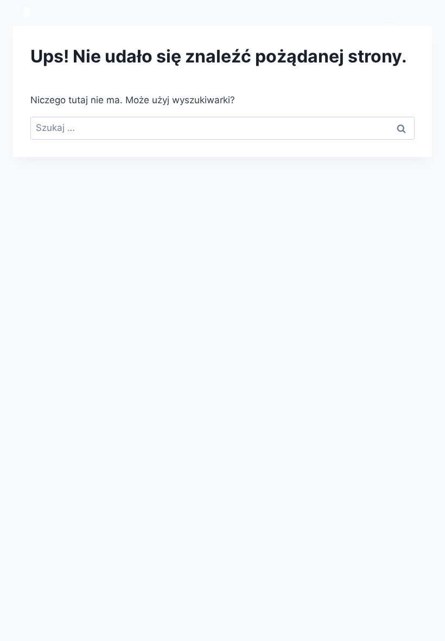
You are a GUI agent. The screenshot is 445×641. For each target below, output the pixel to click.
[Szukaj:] (222, 127)
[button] (389, 23)
